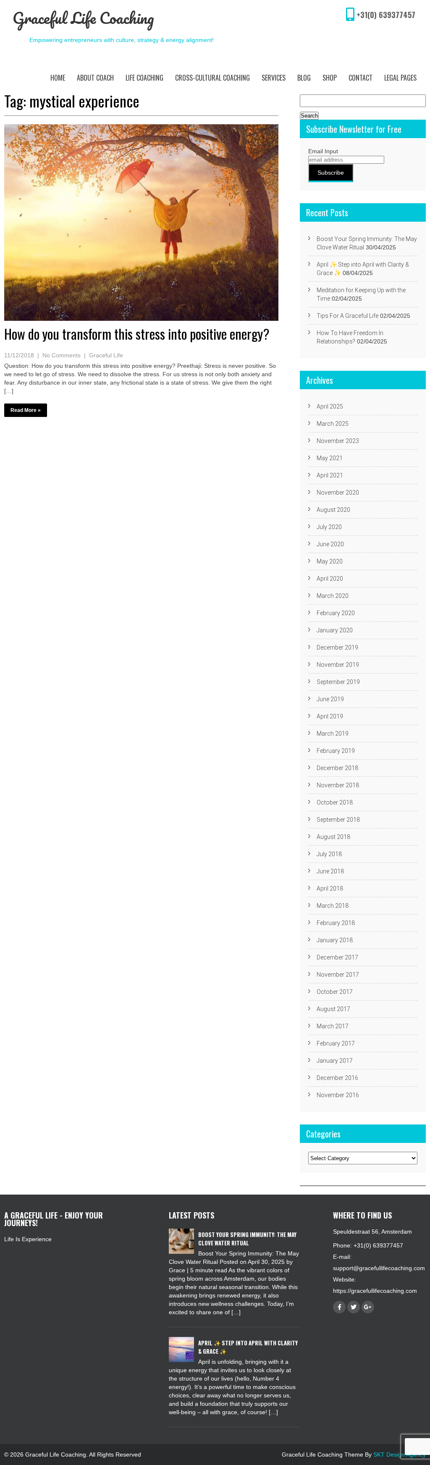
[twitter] (353, 1307)
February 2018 (336, 923)
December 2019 (337, 647)
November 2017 (338, 974)
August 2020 (333, 509)
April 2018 (330, 888)
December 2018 (337, 768)
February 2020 (336, 613)
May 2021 (330, 458)
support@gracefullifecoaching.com (379, 1268)
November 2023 (338, 441)
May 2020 (330, 561)
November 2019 (338, 664)
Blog (304, 78)
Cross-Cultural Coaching (212, 78)
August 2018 (333, 836)
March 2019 (333, 733)
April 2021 (330, 475)
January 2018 (335, 940)
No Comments (61, 355)
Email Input (323, 151)
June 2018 (330, 871)
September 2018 (338, 819)
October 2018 (335, 802)
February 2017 (336, 1043)
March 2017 (333, 1026)
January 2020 (335, 630)
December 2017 (337, 957)
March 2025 (333, 423)
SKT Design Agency (399, 1454)
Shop (329, 78)
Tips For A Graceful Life (347, 315)
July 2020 (329, 527)
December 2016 (337, 1078)
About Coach (95, 78)
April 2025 (330, 406)
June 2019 (330, 699)
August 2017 (333, 1009)
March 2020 (333, 595)
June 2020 (330, 544)
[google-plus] (368, 1307)
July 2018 (329, 854)
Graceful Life (106, 355)
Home (57, 78)
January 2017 (335, 1060)
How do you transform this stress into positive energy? (137, 333)
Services (274, 78)
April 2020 (330, 578)
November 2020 (338, 492)
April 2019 (330, 716)
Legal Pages (400, 78)
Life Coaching (144, 78)
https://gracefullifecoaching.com (375, 1290)
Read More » (25, 410)
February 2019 (336, 750)
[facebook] (339, 1307)
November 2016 (338, 1095)
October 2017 (335, 991)
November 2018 (338, 785)
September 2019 (338, 682)
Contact (360, 78)
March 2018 (333, 905)
